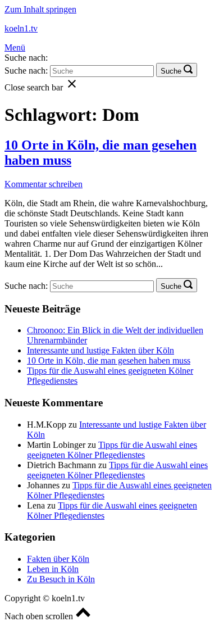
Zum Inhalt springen (40, 9)
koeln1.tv (21, 28)
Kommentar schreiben (43, 184)
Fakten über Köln (58, 559)
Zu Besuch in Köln (61, 579)
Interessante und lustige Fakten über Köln (100, 350)
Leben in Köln (53, 569)
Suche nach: (26, 57)
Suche (171, 71)
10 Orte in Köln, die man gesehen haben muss (108, 360)
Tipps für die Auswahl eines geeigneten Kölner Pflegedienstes (112, 450)
